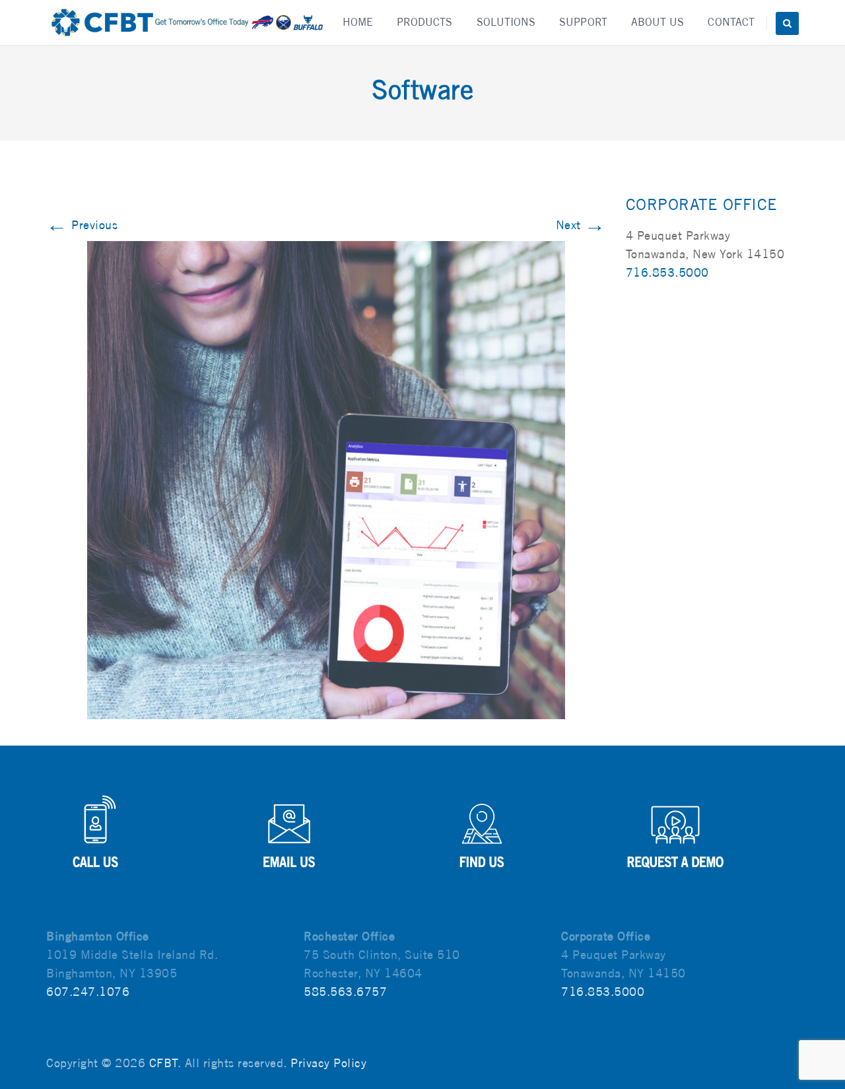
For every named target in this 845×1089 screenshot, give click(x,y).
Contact (731, 22)
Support (583, 22)
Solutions (506, 22)
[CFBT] (186, 22)
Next (581, 225)
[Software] (326, 479)
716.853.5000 (667, 272)
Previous (82, 225)
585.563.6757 (345, 992)
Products (425, 22)
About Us (658, 22)
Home (358, 22)
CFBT (163, 1063)
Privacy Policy (328, 1063)
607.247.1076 (87, 992)
